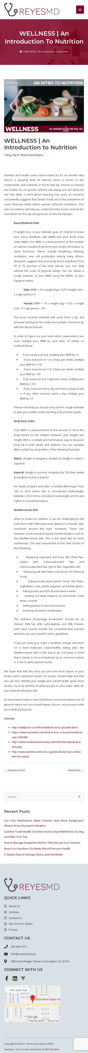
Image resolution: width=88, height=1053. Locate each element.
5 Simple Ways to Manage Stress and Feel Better (33, 854)
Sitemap (8, 1049)
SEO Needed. (52, 1049)
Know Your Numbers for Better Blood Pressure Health (37, 848)
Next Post (75, 770)
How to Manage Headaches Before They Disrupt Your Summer (42, 842)
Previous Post (15, 770)
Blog (8, 155)
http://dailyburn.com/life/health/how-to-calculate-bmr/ (45, 727)
